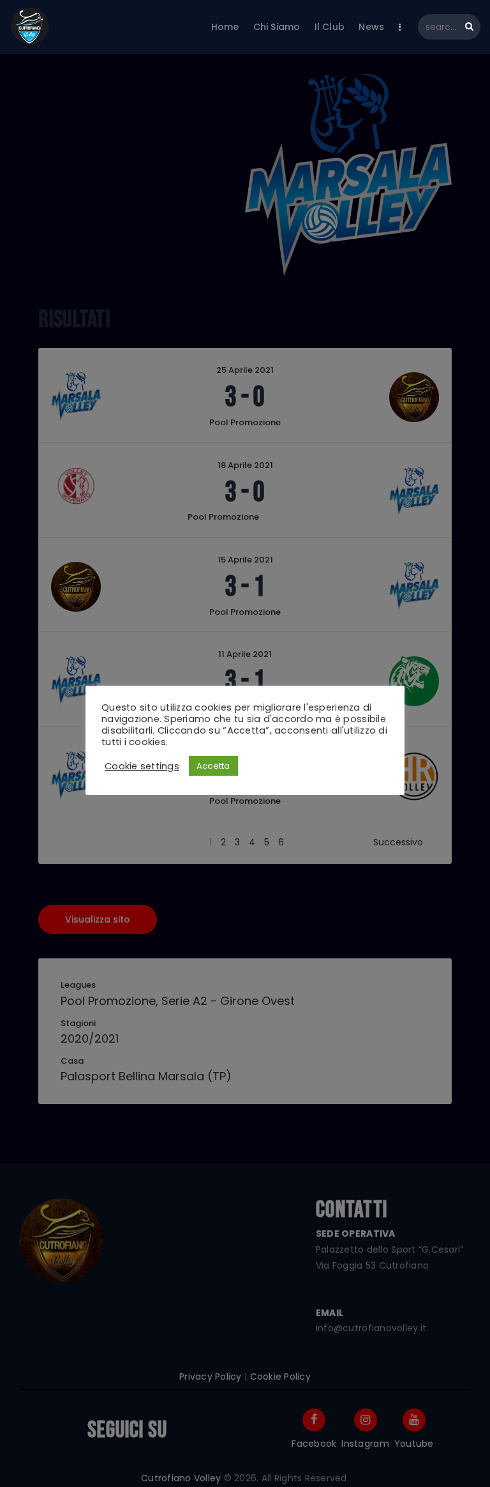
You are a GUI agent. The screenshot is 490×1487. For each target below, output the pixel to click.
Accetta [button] (213, 766)
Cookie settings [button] (142, 766)
